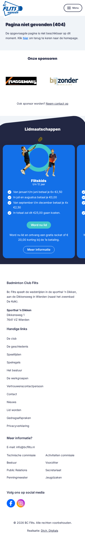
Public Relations (17, 470)
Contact (12, 394)
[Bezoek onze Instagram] (21, 503)
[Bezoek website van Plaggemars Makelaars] (21, 81)
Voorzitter (51, 462)
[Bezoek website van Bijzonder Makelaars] (63, 81)
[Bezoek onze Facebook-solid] (11, 503)
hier (25, 38)
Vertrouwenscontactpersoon (25, 386)
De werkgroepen (17, 378)
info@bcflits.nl (25, 447)
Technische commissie (21, 455)
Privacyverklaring (18, 425)
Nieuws (11, 402)
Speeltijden (14, 354)
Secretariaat (53, 470)
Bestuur (12, 462)
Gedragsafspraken (19, 418)
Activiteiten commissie (59, 455)
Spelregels (13, 362)
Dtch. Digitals (49, 530)
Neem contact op (57, 103)
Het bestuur (14, 370)
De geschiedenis (17, 346)
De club (12, 338)
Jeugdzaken (53, 477)
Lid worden (14, 410)
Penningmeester (17, 477)
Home (6, 21)
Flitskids (38, 181)
